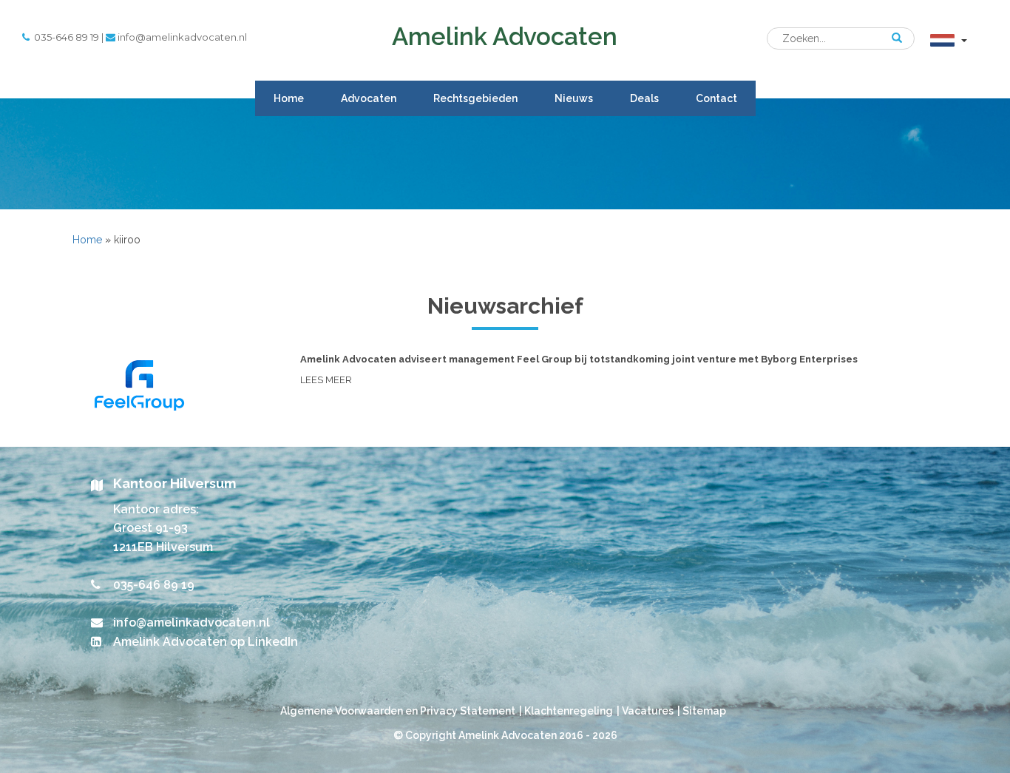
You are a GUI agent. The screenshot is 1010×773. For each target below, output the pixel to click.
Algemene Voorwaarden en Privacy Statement (397, 711)
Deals (644, 98)
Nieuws (574, 98)
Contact (716, 98)
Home (289, 98)
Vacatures (648, 711)
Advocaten (368, 98)
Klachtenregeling (568, 711)
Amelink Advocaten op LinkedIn (205, 642)
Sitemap (704, 711)
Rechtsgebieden (475, 98)
